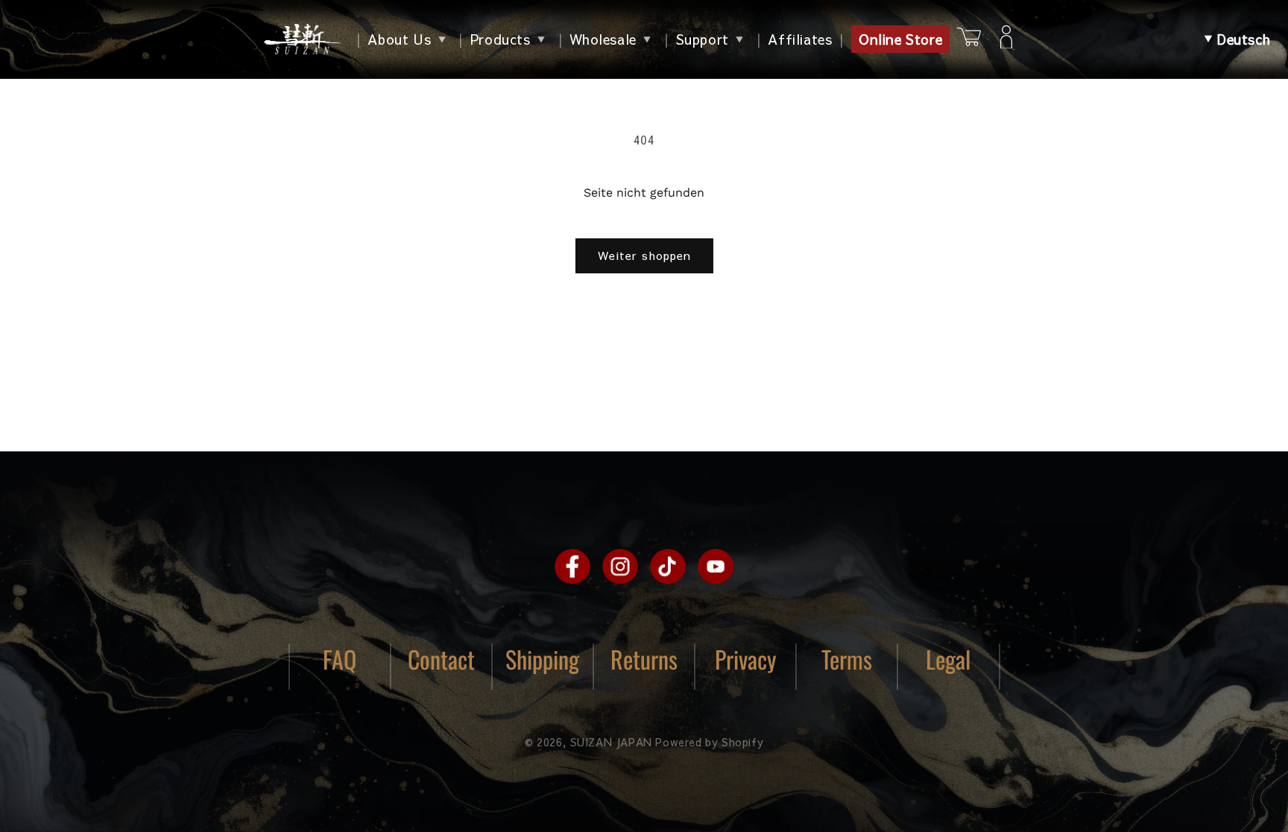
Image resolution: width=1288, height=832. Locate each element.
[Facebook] (572, 566)
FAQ (339, 658)
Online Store (900, 39)
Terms (846, 658)
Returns (644, 658)
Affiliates (800, 39)
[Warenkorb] (969, 39)
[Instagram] (620, 566)
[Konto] (1006, 39)
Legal (948, 658)
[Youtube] (715, 566)
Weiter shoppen (644, 255)
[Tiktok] (668, 566)
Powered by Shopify (709, 741)
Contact (441, 658)
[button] (1237, 39)
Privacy (746, 658)
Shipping (542, 658)
